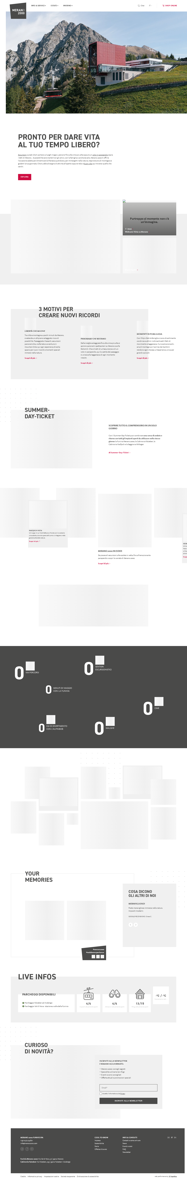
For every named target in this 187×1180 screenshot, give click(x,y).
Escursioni (22, 155)
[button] (131, 925)
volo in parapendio (100, 155)
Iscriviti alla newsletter (128, 1129)
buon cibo (88, 163)
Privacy (122, 1122)
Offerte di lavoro (101, 1178)
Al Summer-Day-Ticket (119, 452)
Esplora (24, 177)
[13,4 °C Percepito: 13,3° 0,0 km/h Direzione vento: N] (32, 1028)
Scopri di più (30, 358)
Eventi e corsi (127, 1175)
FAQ (124, 1178)
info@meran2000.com (28, 1172)
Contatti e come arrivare (131, 1169)
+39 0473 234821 (26, 1169)
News (125, 1172)
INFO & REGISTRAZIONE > (65, 241)
